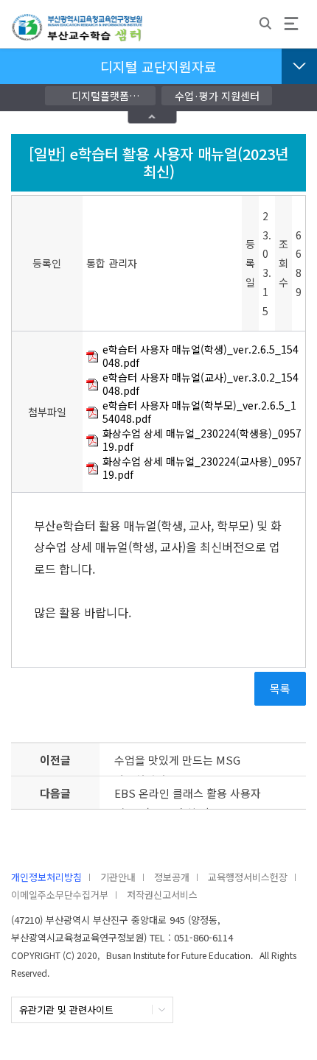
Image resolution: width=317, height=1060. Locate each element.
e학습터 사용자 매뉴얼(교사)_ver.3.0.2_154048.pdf (200, 384)
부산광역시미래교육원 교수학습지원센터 (77, 34)
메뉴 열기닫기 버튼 (299, 66)
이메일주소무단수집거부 (59, 895)
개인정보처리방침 (46, 877)
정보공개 (171, 877)
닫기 (152, 116)
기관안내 (118, 877)
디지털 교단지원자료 (158, 66)
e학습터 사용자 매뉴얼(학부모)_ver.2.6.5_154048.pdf (199, 412)
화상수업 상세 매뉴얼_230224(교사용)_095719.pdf (202, 468)
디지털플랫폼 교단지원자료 (100, 96)
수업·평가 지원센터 (217, 95)
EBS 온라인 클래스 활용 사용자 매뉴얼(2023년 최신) (187, 797)
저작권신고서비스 (162, 895)
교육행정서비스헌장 (248, 877)
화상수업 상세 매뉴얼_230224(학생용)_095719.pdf (202, 440)
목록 (280, 688)
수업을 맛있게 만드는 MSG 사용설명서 (177, 764)
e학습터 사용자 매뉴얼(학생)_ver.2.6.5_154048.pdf (200, 356)
